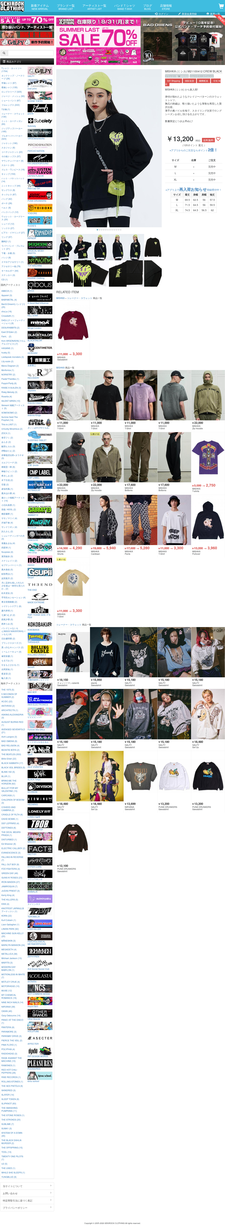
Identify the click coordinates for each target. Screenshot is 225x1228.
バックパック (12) (9, 211)
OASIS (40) (6, 1010)
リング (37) (6, 236)
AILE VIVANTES (35, 766)
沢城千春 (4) (7, 522)
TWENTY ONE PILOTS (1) (12, 1158)
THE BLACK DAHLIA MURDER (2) (11, 1142)
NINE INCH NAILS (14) (12, 1002)
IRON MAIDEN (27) (10, 881)
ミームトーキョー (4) (11, 651)
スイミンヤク (34, 904)
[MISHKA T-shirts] (208, 457)
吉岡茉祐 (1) (7, 669)
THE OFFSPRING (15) (12, 1147)
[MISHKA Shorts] (73, 520)
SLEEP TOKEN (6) (10, 1098)
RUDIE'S (32, 225)
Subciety (32, 125)
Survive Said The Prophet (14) (9, 418)
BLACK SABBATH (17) (12, 762)
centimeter (33, 352)
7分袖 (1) (5, 109)
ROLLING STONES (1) (12, 1081)
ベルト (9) (6, 207)
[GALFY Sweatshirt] (140, 652)
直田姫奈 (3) (7, 556)
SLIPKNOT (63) (8, 1103)
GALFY (31, 75)
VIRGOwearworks (36, 138)
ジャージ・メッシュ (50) (13, 96)
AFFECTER (33, 1043)
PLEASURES (34, 1068)
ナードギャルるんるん (38, 741)
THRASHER (33, 642)
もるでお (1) (7, 660)
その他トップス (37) (11, 156)
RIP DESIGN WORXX (38, 1056)
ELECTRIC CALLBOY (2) (13, 848)
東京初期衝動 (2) (9, 601)
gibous (31, 290)
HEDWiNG (33, 804)
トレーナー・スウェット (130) (13, 115)
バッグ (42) (6, 198)
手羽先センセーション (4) (13, 597)
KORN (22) (6, 915)
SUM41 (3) (6, 1128)
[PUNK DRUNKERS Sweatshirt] (174, 776)
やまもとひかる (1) (10, 664)
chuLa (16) (6, 311)
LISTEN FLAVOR (36, 175)
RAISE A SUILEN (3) (11, 387)
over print (32, 88)
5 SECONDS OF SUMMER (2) (9, 695)
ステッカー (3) (8, 274)
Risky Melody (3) (9, 391)
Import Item (33, 1006)
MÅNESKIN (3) (8, 940)
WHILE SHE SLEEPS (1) (13, 1172)
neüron (31, 564)
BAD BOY (32, 691)
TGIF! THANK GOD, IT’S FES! (39, 615)
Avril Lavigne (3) (9, 736)
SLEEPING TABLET (37, 440)
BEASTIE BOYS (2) (10, 749)
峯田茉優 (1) (7, 655)
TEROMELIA (34, 916)
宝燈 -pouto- (33, 465)
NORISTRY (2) (8, 374)
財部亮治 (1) (7, 573)
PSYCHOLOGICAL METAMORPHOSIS (37, 942)
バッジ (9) (6, 257)
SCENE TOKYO (35, 100)
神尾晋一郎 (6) (8, 466)
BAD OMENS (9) (9, 741)
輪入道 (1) (6, 677)
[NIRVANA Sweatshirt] (140, 776)
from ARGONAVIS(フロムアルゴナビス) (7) (13, 342)
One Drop (32, 552)
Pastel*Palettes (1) (10, 378)
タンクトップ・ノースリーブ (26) (13, 77)
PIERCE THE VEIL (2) (11, 1040)
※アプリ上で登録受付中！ (194, 189)
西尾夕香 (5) (7, 619)
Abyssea (32, 390)
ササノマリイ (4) (9, 518)
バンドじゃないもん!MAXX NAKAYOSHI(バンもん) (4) (13, 631)
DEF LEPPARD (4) (10, 823)
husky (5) (5, 352)
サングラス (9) (8, 189)
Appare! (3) (6, 295)
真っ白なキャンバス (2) (12, 647)
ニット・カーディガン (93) (11, 122)
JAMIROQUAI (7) (9, 886)
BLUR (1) (5, 776)
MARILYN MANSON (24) (13, 944)
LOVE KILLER (34, 928)
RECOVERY (33, 377)
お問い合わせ (10, 1193)
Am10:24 (32, 527)
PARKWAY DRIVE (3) (11, 1035)
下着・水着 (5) (8, 253)
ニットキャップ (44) (11, 185)
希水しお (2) (7, 475)
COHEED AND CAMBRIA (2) (8, 809)
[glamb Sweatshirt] (107, 652)
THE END (32, 589)
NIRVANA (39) (8, 1006)
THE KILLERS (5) (9, 899)
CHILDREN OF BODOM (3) (12, 801)
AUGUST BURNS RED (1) (12, 723)
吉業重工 (32, 365)
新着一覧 (215, 13)
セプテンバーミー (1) (11, 564)
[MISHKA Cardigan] (107, 520)
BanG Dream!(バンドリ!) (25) (13, 305)
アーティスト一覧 (94, 6)
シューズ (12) (7, 223)
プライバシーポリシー (15, 1207)
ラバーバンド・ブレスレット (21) (13, 247)
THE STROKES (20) (11, 1119)
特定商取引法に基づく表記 (17, 1200)
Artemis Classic (35, 402)
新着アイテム (40, 6)
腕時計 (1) (6, 241)
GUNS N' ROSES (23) (11, 877)
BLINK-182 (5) (8, 771)
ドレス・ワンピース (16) (13, 169)
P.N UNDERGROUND (38, 163)
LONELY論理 (34, 816)
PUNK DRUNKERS (37, 200)
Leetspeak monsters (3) (12, 356)
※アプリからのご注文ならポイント (194, 150)
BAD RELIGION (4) (10, 745)
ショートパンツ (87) (11, 100)
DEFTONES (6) (8, 827)
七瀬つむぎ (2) (8, 614)
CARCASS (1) (8, 795)
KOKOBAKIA (33, 629)
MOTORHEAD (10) (10, 986)
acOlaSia (32, 981)
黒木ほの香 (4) (8, 493)
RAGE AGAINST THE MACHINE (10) (11, 1059)
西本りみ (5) (7, 623)
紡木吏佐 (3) (7, 592)
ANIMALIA (32, 891)
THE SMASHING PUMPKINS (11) (9, 1109)
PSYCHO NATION (36, 150)
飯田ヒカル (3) (8, 446)
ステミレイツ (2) (9, 560)
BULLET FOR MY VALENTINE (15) (9, 789)
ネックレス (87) (8, 194)
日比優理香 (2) (8, 638)
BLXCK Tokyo (34, 779)
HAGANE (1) (7, 348)
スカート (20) (7, 165)
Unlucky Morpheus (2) (11, 428)
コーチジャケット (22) (12, 151)
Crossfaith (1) (7, 315)
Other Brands (34, 1018)
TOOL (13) (6, 1151)
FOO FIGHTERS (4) (10, 868)
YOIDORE (32, 213)
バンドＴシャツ (124, 6)
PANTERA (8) (7, 1027)
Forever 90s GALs (36, 729)
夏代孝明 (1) (7, 610)
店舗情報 (166, 6)
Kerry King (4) (8, 895)
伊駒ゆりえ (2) (8, 450)
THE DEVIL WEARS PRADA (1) (11, 833)
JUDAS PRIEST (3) (10, 890)
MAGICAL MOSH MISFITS (36, 251)
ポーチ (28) (6, 203)
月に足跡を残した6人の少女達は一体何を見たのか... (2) (13, 585)
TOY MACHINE (35, 265)
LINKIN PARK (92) (10, 928)
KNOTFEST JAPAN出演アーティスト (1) (12, 910)
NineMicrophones (36, 502)
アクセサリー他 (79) (11, 266)
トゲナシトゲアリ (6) (11, 606)
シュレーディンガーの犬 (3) (13, 537)
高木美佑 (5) (7, 569)
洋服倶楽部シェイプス (38, 679)
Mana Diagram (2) (10, 365)
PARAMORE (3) (9, 1031)
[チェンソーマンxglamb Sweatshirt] (73, 652)
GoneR (31, 667)
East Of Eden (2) (9, 331)
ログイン (163, 13)
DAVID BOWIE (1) (9, 818)
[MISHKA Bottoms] (140, 457)
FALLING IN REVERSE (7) (12, 858)
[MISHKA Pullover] (208, 520)
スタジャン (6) (8, 147)
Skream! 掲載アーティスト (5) (13, 407)
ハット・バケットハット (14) (13, 180)
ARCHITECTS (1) (9, 710)
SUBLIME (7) (7, 1123)
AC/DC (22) (6, 701)
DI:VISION (32, 791)
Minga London (34, 327)
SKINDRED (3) (8, 1090)
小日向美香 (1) (8, 504)
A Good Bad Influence (38, 302)
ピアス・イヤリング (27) (13, 232)
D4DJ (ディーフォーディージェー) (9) (13, 322)
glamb (31, 113)
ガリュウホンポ (35, 879)
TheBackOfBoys (35, 829)
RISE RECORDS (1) (11, 1077)
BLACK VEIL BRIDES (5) (13, 767)
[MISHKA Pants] (140, 520)
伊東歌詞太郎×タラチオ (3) (12, 457)
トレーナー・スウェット (201, 75)
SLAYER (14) (7, 1094)
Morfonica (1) (7, 370)
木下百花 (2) (7, 479)
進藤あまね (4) (8, 543)
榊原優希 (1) (7, 513)
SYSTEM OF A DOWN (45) (11, 1134)
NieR (30, 754)
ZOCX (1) (5, 433)
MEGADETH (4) (9, 949)
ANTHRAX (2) (8, 705)
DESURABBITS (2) (10, 327)
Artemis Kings (34, 415)
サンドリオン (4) (9, 526)
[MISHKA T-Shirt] (73, 395)
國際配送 (203, 80)
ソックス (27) (7, 228)
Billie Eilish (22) (8, 758)
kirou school (33, 1081)
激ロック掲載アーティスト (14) (13, 499)
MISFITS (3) (7, 962)
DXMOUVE (33, 539)
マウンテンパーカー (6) (12, 160)
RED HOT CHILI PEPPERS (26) (9, 1071)
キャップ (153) (8, 173)
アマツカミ (33, 452)
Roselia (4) (6, 396)
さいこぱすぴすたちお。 (39, 427)
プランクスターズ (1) (11, 642)
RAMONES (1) (8, 1065)
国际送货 (189, 80)
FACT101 (32, 854)
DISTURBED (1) (9, 839)
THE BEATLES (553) (11, 754)
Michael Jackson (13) (11, 958)
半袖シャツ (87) (8, 82)
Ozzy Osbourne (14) (11, 1015)
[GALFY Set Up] (208, 714)
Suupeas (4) (7, 551)
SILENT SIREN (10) (10, 400)
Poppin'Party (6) (9, 383)
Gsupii (31, 577)
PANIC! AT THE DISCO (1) (12, 1021)
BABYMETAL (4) (9, 299)
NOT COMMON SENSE (39, 993)
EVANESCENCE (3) (11, 852)
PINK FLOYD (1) (9, 1044)
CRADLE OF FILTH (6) (12, 814)
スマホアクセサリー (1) (12, 261)
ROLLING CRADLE (37, 654)
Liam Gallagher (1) (10, 924)
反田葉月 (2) (7, 578)
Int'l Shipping (173, 80)
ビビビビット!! (34, 716)
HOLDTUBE (33, 1031)
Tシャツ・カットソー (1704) (11, 70)
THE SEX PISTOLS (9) (12, 1085)
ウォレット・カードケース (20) (13, 218)
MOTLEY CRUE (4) (10, 981)
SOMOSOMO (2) (9, 412)
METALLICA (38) (9, 953)
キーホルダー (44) (9, 270)
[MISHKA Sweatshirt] (73, 326)
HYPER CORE (35, 866)
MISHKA (184, 75)
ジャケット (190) (9, 143)
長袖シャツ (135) (9, 87)
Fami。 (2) (6, 336)
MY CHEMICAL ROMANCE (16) (9, 996)
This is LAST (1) (9, 424)
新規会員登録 (189, 13)
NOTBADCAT (34, 489)
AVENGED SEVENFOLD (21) (13, 731)
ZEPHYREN (33, 956)
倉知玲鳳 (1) (7, 488)
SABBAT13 (33, 514)
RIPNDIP (32, 238)
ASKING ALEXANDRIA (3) (12, 716)
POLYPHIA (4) (8, 1049)
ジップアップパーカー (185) (11, 130)
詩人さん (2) (7, 531)
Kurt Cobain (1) (8, 919)
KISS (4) (5, 903)
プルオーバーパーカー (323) (11, 137)
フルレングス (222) (10, 104)
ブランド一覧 (66, 6)
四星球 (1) (6, 547)
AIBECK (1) (6, 290)
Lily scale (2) (7, 361)
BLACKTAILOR (35, 340)
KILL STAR (33, 315)
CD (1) (4, 279)
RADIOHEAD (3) (9, 1053)
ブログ (147, 6)
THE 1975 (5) (7, 689)
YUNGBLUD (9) (9, 1176)
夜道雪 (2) (6, 673)
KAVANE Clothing (36, 277)
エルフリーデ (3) (9, 462)
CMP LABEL (34, 477)
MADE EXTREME (36, 602)
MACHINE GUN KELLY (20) (12, 935)
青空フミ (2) (7, 437)
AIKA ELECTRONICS (38, 704)
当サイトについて (12, 1186)
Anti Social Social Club (38, 968)
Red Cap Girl (34, 188)
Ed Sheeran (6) (8, 843)
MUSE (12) (6, 990)
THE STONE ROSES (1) (12, 1115)
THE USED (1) (8, 1168)
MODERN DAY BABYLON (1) (8, 968)
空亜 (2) (5, 484)
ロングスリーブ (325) (11, 91)
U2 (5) (4, 1163)
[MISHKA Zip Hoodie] (208, 395)
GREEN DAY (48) (9, 873)
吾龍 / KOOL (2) (8, 509)
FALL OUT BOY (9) (10, 864)
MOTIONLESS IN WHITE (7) (13, 976)
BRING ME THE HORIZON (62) (9, 782)
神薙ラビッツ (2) (9, 471)
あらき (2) (6, 441)
